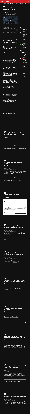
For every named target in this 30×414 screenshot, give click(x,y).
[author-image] (3, 26)
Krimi (8, 3)
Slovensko (5, 3)
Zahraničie (11, 3)
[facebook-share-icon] (3, 30)
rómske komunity (10, 113)
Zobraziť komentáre (10, 115)
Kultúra (17, 3)
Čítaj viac (15, 145)
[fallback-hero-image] (21, 28)
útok (6, 113)
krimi (3, 113)
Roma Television (6, 26)
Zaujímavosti (21, 3)
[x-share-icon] (4, 30)
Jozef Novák (6, 137)
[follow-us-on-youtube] (17, 30)
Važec (14, 113)
